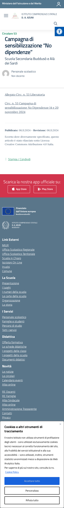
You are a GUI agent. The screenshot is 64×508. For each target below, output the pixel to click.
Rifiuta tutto (32, 500)
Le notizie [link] (8, 371)
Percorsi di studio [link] (12, 325)
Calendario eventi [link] (12, 380)
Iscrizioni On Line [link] (12, 262)
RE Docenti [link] (8, 392)
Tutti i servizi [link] (9, 330)
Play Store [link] (47, 189)
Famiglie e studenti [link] (13, 321)
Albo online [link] (8, 384)
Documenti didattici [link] (13, 359)
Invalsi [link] (6, 267)
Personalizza (32, 490)
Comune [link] (7, 271)
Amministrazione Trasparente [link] (19, 409)
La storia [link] (7, 305)
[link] (59, 31)
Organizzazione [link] (11, 300)
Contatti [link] (7, 413)
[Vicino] (60, 424)
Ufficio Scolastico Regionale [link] (18, 249)
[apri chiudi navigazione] (6, 16)
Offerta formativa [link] (12, 342)
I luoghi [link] (6, 287)
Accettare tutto (32, 481)
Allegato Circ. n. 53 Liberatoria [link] (25, 94)
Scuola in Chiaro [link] (11, 258)
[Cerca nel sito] (55, 24)
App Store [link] (20, 189)
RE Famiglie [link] (9, 396)
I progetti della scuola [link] (14, 355)
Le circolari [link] (8, 376)
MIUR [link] (5, 245)
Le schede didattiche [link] (14, 346)
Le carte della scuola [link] (14, 296)
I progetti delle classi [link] (14, 351)
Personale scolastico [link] (14, 317)
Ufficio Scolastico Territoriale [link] (18, 254)
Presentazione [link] (10, 283)
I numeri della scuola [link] (14, 292)
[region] (32, 464)
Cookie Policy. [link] (12, 472)
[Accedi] (58, 4)
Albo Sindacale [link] (11, 400)
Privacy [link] (6, 417)
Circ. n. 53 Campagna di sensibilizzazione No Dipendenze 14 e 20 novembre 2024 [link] (31, 107)
